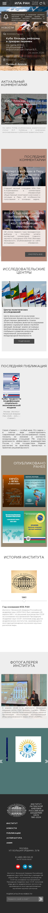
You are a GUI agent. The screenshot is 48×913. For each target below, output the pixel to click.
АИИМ (9, 843)
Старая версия (35, 3)
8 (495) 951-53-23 (24, 857)
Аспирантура (14, 838)
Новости (11, 828)
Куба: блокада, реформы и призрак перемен (23, 40)
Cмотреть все (35, 254)
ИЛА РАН (22, 3)
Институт (12, 823)
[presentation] (46, 760)
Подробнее (24, 341)
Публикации (13, 833)
